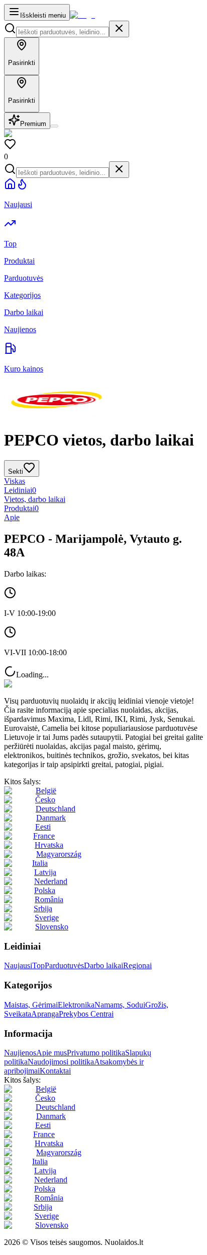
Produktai (21, 508)
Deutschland (55, 808)
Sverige (47, 917)
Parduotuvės (64, 965)
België (46, 790)
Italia (40, 863)
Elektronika (76, 1004)
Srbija (43, 908)
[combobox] (62, 32)
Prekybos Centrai (86, 1014)
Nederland (50, 881)
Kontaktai (55, 1070)
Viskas (14, 481)
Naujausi (18, 965)
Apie (12, 517)
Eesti (43, 827)
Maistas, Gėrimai (31, 1004)
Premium (33, 124)
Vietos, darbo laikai (34, 499)
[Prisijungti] (54, 126)
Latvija (45, 872)
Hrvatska (49, 845)
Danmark (51, 817)
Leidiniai (20, 490)
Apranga (45, 1014)
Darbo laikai (103, 965)
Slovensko (51, 926)
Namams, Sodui (119, 1004)
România (49, 899)
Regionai (137, 965)
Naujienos (20, 1052)
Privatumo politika (96, 1052)
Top (38, 965)
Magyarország (58, 854)
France (44, 836)
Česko (45, 799)
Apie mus (51, 1052)
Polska (44, 890)
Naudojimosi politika (61, 1061)
